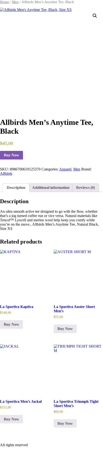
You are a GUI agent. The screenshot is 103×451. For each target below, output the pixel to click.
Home (4, 2)
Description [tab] (16, 188)
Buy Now (11, 155)
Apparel (65, 169)
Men (15, 2)
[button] (95, 15)
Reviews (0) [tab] (85, 188)
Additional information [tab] (50, 188)
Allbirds (6, 173)
